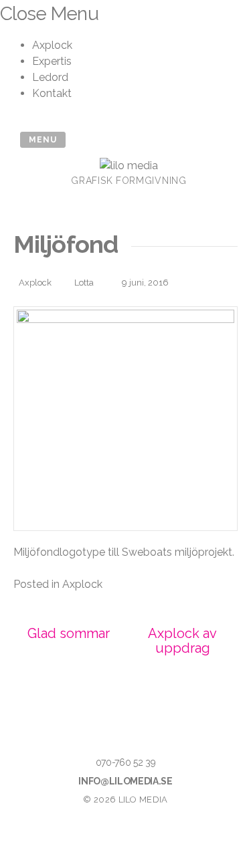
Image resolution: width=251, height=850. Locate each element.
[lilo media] (129, 165)
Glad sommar (68, 633)
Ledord (50, 77)
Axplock (52, 45)
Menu (43, 139)
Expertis (52, 61)
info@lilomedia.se (125, 781)
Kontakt (52, 93)
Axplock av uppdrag (182, 640)
